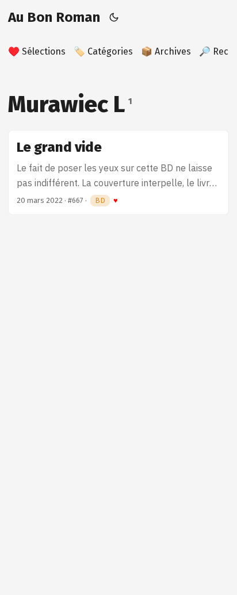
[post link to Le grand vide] (118, 172)
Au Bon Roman (54, 17)
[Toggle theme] (114, 17)
